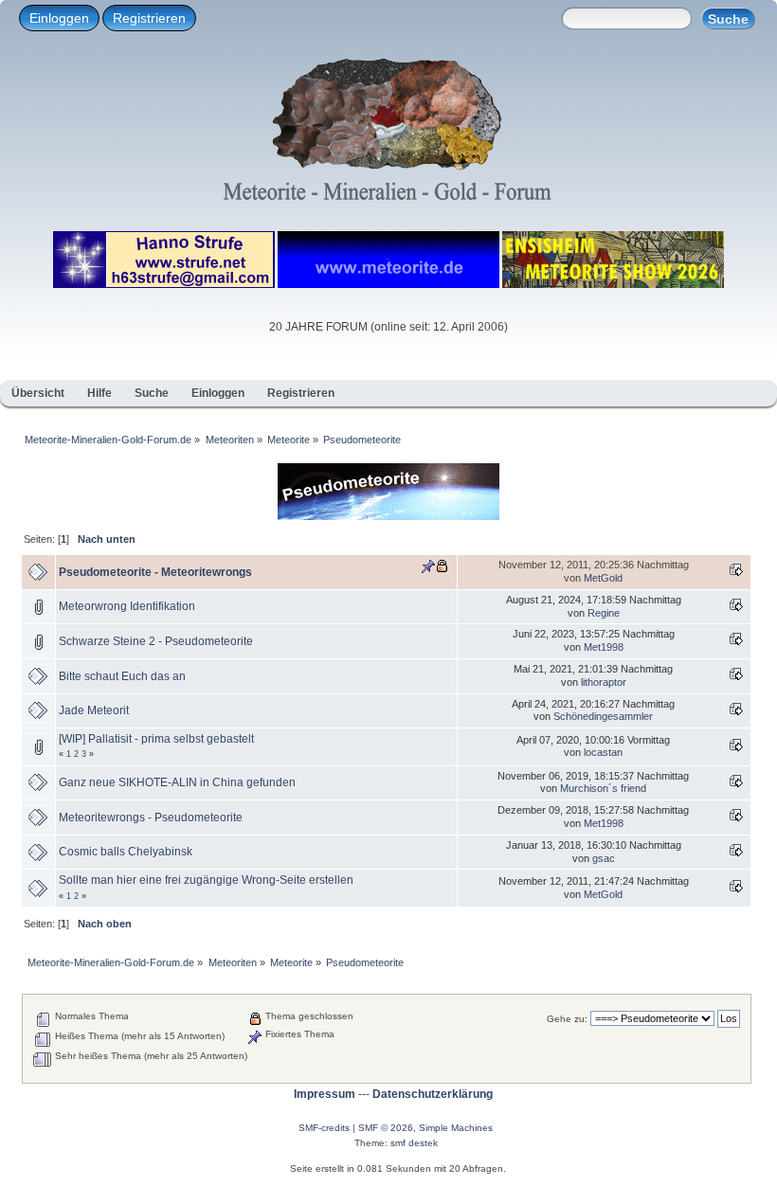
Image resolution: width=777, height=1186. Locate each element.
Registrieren (149, 18)
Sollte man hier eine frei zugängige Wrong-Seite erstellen (206, 880)
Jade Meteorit (94, 710)
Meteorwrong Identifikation (127, 606)
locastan (603, 752)
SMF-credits (324, 1128)
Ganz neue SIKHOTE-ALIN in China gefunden (177, 782)
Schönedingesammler (603, 716)
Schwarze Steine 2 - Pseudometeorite (156, 641)
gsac (603, 858)
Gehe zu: (567, 1019)
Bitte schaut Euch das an (122, 676)
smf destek (414, 1143)
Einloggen (59, 18)
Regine (603, 613)
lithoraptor (603, 682)
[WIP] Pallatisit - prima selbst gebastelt (156, 739)
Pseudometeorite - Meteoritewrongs (155, 572)
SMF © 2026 (385, 1128)
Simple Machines (456, 1128)
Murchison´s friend (603, 788)
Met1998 (603, 647)
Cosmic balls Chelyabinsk (125, 851)
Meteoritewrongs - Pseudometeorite (151, 817)
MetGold (603, 578)
